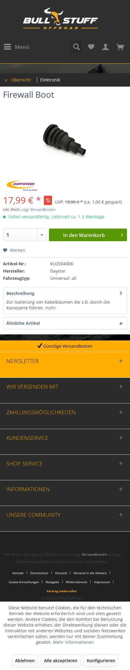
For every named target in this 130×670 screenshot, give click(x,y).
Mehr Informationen (73, 642)
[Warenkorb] (120, 47)
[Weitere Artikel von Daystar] (22, 185)
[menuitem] (16, 47)
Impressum (102, 582)
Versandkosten (94, 554)
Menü (22, 46)
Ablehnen (25, 660)
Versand (61, 573)
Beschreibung (20, 293)
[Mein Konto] (105, 47)
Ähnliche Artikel (23, 323)
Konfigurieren (101, 660)
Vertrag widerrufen (62, 591)
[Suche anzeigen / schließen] (76, 47)
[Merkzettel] (91, 47)
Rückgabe (52, 582)
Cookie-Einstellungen (24, 582)
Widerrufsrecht (76, 582)
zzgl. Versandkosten (38, 209)
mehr (50, 308)
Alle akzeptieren (60, 660)
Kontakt (18, 573)
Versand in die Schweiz (90, 573)
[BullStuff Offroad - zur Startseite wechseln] (60, 21)
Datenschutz (39, 573)
